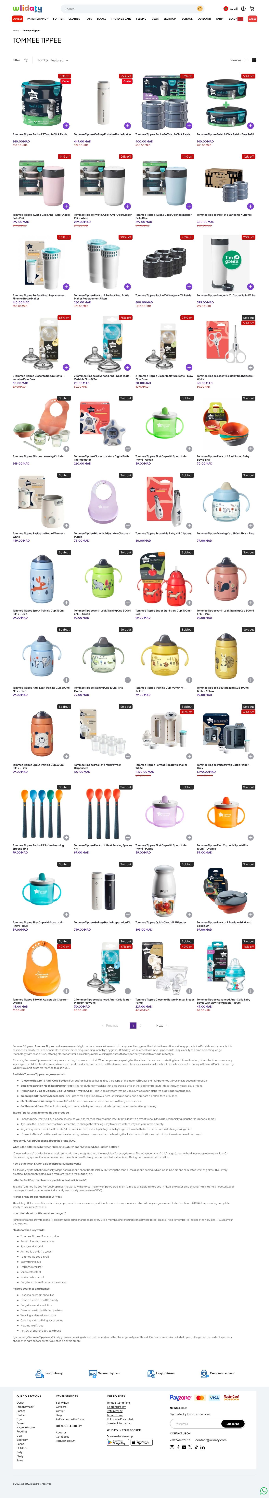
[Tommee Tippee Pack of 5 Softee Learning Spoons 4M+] (42, 814)
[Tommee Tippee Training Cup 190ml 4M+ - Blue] (226, 502)
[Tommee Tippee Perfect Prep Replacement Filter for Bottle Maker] (42, 264)
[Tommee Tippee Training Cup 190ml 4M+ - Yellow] (164, 656)
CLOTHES (74, 18)
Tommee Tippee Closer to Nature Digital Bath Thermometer (101, 458)
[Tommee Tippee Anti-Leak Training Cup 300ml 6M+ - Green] (103, 579)
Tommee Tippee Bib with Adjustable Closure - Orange (41, 1001)
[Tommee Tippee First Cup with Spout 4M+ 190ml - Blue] (42, 891)
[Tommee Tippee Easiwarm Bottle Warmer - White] (42, 502)
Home (16, 30)
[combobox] (133, 9)
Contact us (62, 1436)
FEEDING (141, 18)
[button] (252, 8)
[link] (109, 1025)
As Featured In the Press (70, 1419)
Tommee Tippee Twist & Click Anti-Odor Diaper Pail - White (103, 216)
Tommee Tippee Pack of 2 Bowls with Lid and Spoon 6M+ (224, 924)
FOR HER (58, 18)
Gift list (60, 1410)
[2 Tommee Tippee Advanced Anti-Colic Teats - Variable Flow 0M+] (103, 344)
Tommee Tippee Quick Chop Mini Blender (160, 922)
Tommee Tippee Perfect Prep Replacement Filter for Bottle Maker (39, 297)
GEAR (155, 18)
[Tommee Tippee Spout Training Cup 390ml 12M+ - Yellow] (226, 656)
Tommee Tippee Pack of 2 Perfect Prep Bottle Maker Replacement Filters (101, 297)
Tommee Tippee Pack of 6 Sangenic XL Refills (224, 214)
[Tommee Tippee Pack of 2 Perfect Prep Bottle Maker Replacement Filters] (103, 264)
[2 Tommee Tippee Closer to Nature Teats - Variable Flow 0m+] (42, 344)
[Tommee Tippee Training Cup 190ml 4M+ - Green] (103, 656)
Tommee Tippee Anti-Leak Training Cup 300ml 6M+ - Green (102, 612)
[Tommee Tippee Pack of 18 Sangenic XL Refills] (164, 264)
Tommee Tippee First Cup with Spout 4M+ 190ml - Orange (222, 847)
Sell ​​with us (62, 1402)
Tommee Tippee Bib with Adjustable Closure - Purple (102, 535)
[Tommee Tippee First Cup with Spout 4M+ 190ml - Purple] (164, 814)
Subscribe (232, 1423)
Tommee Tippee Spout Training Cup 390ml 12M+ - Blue (38, 612)
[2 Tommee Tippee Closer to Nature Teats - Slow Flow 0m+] (164, 344)
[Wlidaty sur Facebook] (178, 1447)
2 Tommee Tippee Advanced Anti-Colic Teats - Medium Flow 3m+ (102, 1001)
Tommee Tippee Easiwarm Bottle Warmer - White (39, 535)
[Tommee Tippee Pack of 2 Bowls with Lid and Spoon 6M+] (226, 891)
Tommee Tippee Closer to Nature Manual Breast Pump (164, 1001)
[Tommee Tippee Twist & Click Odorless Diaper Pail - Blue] (164, 183)
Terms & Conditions (119, 1402)
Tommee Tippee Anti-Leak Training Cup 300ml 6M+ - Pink (225, 612)
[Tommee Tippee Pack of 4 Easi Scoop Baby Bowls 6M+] (226, 425)
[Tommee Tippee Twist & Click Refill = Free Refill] (226, 103)
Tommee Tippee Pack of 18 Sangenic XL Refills (163, 295)
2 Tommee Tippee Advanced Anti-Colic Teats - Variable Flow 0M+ (102, 377)
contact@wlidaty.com (211, 1440)
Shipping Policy (116, 1406)
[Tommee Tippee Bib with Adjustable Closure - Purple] (103, 502)
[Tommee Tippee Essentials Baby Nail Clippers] (164, 502)
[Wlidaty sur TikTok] (196, 1447)
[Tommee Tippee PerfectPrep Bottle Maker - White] (164, 733)
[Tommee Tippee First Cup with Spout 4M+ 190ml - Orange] (226, 814)
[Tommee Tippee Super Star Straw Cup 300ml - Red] (164, 579)
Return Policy (114, 1410)
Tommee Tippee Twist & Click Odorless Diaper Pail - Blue (163, 216)
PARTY (220, 18)
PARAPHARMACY (37, 18)
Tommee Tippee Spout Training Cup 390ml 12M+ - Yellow (223, 689)
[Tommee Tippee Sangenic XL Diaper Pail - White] (226, 264)
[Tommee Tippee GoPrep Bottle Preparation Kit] (103, 891)
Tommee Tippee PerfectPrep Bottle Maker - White (162, 766)
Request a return (65, 1440)
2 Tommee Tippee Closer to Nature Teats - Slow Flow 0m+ (164, 377)
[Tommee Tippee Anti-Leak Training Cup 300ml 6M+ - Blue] (42, 656)
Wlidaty (25, 1483)
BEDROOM (170, 18)
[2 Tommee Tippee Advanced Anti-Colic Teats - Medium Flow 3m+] (103, 968)
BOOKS (101, 18)
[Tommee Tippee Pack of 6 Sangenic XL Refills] (226, 183)
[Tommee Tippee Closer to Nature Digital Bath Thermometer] (103, 425)
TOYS (88, 18)
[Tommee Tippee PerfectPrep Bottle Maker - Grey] (226, 733)
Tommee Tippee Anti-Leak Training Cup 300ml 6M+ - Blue (41, 689)
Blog (59, 1415)
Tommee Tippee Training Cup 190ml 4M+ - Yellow (161, 689)
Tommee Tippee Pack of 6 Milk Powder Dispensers (97, 766)
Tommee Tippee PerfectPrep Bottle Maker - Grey (223, 766)
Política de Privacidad (120, 1419)
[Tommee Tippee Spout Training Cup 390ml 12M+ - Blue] (42, 579)
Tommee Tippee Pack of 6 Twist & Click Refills (162, 134)
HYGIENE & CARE (121, 18)
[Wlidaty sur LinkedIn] (202, 1447)
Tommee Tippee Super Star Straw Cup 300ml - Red (163, 612)
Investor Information (119, 1423)
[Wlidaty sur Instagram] (172, 1447)
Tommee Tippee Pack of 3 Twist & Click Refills (40, 134)
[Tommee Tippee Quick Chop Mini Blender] (164, 891)
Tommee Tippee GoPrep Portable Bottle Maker (102, 134)
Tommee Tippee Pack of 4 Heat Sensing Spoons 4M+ (103, 847)
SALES (252, 18)
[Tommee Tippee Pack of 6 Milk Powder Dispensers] (103, 733)
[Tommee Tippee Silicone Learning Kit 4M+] (42, 425)
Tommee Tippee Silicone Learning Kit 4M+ (38, 456)
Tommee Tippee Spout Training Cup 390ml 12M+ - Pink (38, 766)
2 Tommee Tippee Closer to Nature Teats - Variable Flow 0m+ (38, 377)
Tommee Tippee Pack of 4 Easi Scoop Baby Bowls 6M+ (223, 458)
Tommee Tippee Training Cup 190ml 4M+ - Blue (225, 533)
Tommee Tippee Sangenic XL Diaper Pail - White (226, 295)
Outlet (17, 18)
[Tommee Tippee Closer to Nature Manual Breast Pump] (164, 968)
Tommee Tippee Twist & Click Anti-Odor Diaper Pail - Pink (41, 216)
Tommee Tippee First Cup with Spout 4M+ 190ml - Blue (38, 924)
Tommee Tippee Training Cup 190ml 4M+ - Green (99, 689)
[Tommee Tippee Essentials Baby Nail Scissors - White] (226, 344)
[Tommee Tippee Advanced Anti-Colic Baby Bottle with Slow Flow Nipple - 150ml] (226, 968)
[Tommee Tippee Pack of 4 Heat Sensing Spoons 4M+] (103, 814)
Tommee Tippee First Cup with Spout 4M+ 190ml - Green (161, 458)
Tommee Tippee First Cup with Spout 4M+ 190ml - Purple (161, 847)
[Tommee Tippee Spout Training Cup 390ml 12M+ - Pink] (42, 733)
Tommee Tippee (31, 30)
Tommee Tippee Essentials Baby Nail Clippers (163, 533)
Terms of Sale (115, 1415)
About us (61, 1432)
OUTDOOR (204, 18)
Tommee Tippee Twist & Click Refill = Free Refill (225, 134)
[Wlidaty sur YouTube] (184, 1447)
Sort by (42, 60)
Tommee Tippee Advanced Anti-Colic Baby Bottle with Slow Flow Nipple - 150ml (223, 1001)
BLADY (233, 18)
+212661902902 (180, 1440)
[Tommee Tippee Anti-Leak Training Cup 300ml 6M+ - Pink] (226, 579)
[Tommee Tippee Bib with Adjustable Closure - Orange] (42, 968)
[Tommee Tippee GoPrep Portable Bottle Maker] (103, 103)
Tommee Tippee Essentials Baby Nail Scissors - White (226, 377)
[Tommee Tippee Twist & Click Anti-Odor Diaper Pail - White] (103, 183)
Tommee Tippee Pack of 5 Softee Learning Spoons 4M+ (38, 847)
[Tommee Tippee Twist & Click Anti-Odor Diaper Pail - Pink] (42, 183)
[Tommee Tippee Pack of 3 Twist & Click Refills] (42, 103)
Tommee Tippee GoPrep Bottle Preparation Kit (102, 922)
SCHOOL (187, 18)
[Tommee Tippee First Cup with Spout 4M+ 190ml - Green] (164, 425)
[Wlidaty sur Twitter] (190, 1447)
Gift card (61, 1406)
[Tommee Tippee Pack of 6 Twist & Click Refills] (164, 103)
